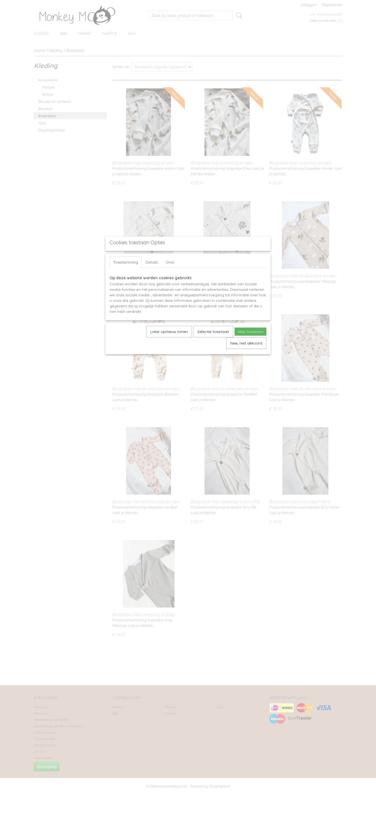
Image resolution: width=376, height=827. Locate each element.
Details (152, 262)
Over (170, 262)
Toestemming (125, 262)
